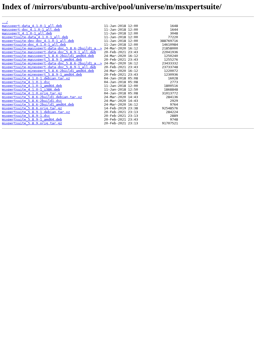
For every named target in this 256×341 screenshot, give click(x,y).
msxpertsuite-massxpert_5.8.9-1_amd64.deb (42, 59)
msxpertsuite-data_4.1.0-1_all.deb (35, 37)
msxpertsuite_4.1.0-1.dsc (26, 82)
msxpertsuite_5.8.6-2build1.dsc (32, 101)
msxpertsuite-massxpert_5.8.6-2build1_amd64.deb (48, 56)
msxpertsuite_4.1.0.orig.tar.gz (32, 93)
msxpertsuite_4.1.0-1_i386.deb (31, 89)
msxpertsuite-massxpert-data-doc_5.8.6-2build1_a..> (52, 48)
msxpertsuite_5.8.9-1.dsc (26, 116)
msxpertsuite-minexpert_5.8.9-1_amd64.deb (42, 74)
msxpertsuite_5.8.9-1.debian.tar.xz (36, 112)
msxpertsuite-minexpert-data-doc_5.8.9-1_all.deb (49, 67)
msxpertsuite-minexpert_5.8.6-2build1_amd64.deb (48, 71)
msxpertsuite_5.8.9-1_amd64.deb (32, 119)
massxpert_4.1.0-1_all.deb (27, 33)
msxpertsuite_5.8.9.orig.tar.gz (32, 123)
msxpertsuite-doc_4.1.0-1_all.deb (34, 44)
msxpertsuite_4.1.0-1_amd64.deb (32, 86)
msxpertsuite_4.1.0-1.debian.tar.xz (36, 78)
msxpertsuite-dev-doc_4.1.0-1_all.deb (38, 41)
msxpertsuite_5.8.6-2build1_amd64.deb (38, 104)
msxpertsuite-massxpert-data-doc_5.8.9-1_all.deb (49, 52)
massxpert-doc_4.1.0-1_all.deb (31, 29)
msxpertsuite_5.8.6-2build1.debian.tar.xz (42, 97)
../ (5, 22)
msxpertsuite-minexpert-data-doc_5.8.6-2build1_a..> (52, 63)
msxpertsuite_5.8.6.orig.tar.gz (32, 108)
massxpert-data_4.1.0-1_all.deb (32, 26)
